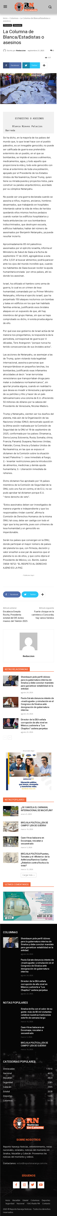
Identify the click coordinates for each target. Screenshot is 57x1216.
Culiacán (7, 685)
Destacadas (17, 25)
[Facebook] (16, 1185)
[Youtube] (41, 1185)
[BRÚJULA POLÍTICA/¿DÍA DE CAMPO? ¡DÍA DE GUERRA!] (10, 826)
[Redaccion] (5, 50)
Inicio (5, 18)
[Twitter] (32, 1185)
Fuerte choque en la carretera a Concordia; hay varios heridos (43, 614)
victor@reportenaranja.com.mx (32, 1163)
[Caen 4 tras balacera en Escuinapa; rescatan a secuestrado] (10, 841)
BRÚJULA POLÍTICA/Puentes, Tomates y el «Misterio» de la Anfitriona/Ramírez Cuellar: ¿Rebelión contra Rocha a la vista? (35, 860)
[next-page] (10, 738)
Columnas (14, 18)
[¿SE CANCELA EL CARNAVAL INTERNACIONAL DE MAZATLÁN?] (10, 811)
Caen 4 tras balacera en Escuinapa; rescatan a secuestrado (32, 841)
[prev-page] (5, 738)
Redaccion (21, 50)
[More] (44, 65)
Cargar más (27, 875)
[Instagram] (24, 1185)
